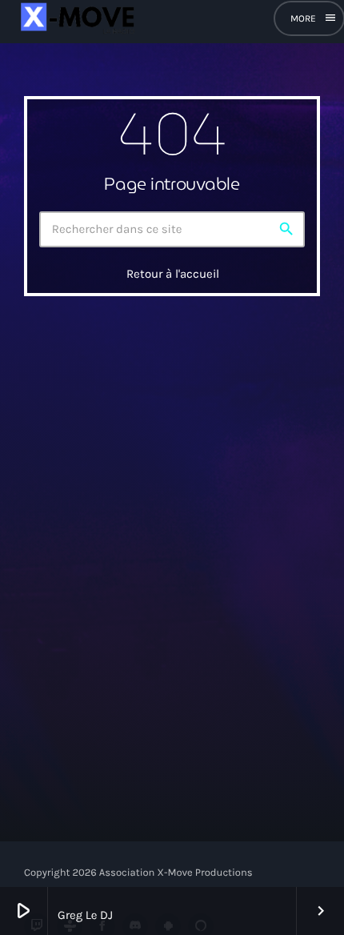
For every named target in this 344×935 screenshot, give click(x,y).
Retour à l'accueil (172, 274)
